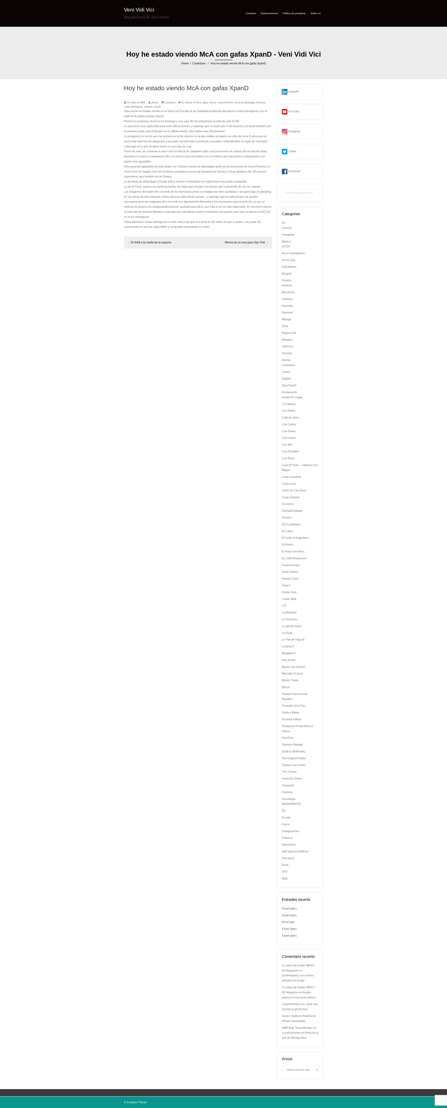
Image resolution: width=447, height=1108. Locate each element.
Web (285, 878)
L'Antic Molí (289, 599)
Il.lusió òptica (289, 908)
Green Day (288, 260)
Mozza (286, 687)
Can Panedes (290, 451)
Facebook (294, 171)
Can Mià (287, 444)
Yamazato (288, 785)
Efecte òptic (288, 921)
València (287, 346)
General (287, 353)
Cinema (287, 227)
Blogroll (286, 273)
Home (185, 63)
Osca (285, 326)
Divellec (287, 517)
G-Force (197, 102)
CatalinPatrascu (292, 1004)
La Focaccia (289, 619)
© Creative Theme (135, 1102)
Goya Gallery (290, 571)
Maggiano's (289, 653)
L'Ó (284, 605)
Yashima (287, 792)
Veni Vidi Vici (139, 10)
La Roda (287, 632)
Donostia (287, 305)
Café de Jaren (290, 417)
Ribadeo (287, 339)
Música (286, 241)
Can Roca (288, 458)
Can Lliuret (288, 437)
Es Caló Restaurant (294, 558)
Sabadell (148, 106)
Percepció (288, 858)
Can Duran (288, 431)
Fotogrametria (290, 831)
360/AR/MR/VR (291, 803)
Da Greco (288, 503)
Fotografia (288, 234)
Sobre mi (316, 13)
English (286, 378)
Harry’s (286, 585)
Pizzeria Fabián (291, 719)
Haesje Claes (290, 578)
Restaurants (289, 392)
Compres (251, 13)
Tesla (285, 864)
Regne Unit (289, 332)
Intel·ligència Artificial (295, 851)
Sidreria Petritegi (292, 744)
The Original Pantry (294, 758)
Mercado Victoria (292, 673)
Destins (286, 280)
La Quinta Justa (291, 626)
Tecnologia (288, 799)
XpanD (157, 106)
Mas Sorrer (288, 660)
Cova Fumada (290, 497)
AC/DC (286, 246)
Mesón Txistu (290, 680)
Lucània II (288, 646)
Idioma (286, 360)
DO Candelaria (291, 524)
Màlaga (286, 319)
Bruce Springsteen (293, 253)
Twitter (291, 151)
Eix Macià (187, 102)
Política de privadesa (294, 13)
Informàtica (288, 844)
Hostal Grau (289, 592)
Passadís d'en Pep (293, 705)
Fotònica (287, 837)
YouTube (293, 111)
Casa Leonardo (291, 476)
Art (283, 222)
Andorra (287, 285)
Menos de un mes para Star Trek (245, 242)
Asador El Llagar (292, 397)
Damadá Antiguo (292, 510)
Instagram (293, 131)
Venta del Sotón (292, 778)
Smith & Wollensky (293, 751)
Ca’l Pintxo (288, 410)
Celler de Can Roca (294, 490)
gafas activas (209, 102)
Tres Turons (289, 771)
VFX (284, 871)
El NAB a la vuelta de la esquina (151, 242)
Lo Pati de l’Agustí (293, 639)
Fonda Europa (291, 565)
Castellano (199, 63)
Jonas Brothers (225, 102)
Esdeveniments (269, 13)
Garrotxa (287, 312)
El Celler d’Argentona (295, 537)
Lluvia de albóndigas (245, 102)
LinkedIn (293, 91)
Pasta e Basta (290, 712)
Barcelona (288, 292)
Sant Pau (287, 737)
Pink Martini (289, 266)
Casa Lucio (289, 483)
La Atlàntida (289, 612)
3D (283, 810)
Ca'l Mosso (289, 404)
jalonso (154, 102)
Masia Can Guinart (293, 666)
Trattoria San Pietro (294, 765)
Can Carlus (289, 424)
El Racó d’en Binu (293, 551)
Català (286, 371)
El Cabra (287, 531)
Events (286, 817)
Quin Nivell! (289, 385)
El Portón (287, 544)
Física (285, 824)
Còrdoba (287, 299)
